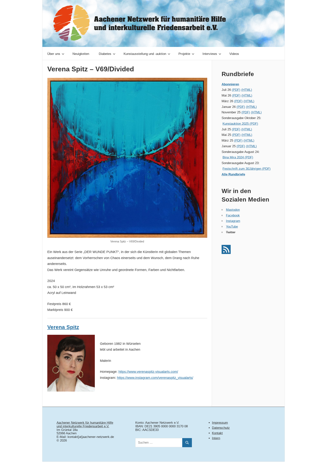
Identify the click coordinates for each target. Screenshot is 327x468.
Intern (216, 438)
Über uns (53, 54)
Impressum (220, 422)
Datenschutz (221, 428)
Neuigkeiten (80, 54)
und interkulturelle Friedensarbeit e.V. (83, 426)
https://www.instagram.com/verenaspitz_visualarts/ (155, 378)
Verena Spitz (63, 327)
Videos (234, 54)
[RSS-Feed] (226, 253)
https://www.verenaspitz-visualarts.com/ (148, 372)
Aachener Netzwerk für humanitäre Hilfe (85, 422)
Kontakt (217, 433)
